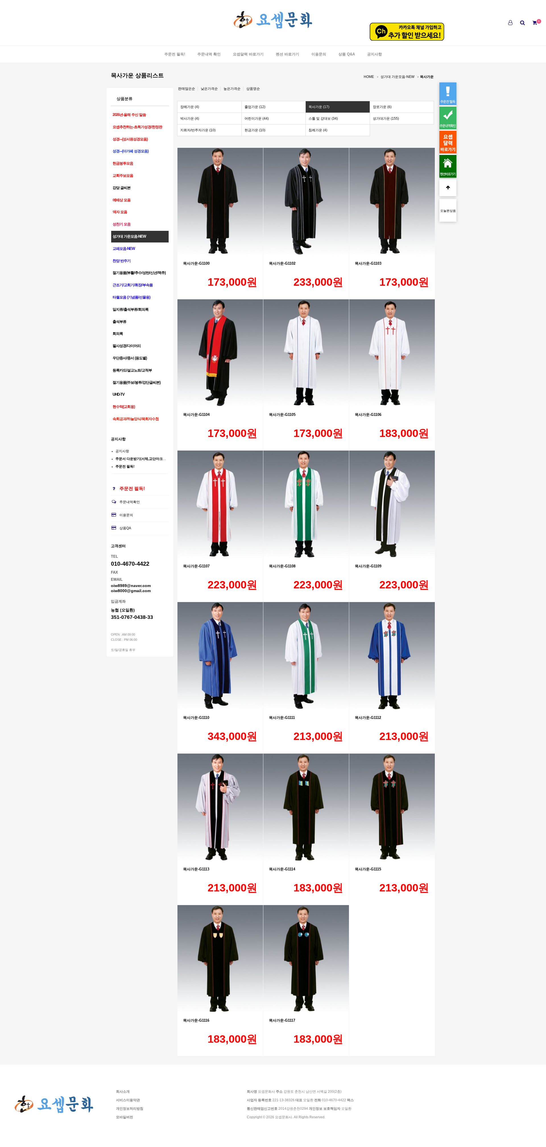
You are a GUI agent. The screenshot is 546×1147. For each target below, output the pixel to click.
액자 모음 (120, 212)
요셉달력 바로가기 (248, 54)
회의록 (118, 333)
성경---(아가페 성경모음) (130, 151)
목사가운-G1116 (196, 1020)
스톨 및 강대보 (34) (323, 119)
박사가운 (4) (189, 119)
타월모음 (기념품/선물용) (131, 297)
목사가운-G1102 (282, 263)
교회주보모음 (123, 175)
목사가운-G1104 (196, 414)
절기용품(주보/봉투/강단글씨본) (136, 382)
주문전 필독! (174, 54)
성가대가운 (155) (386, 119)
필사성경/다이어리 (127, 346)
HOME (369, 77)
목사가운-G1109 (368, 566)
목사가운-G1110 (196, 717)
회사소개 (123, 1092)
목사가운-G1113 (196, 869)
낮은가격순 (209, 89)
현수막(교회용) (124, 407)
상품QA (125, 528)
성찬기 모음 (122, 224)
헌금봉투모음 (123, 163)
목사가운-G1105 (282, 414)
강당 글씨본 (122, 188)
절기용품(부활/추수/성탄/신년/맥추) (139, 273)
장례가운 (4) (189, 107)
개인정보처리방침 (129, 1109)
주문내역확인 (129, 502)
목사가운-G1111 (282, 717)
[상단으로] (447, 187)
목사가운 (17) (319, 107)
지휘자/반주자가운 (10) (198, 130)
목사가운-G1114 (282, 869)
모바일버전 (124, 1117)
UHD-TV (119, 394)
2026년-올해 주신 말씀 (129, 115)
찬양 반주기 (122, 261)
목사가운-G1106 (368, 414)
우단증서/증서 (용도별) (130, 358)
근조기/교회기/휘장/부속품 (133, 285)
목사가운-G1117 (282, 1020)
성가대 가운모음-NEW (397, 77)
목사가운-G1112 (368, 717)
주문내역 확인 (209, 54)
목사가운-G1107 (196, 566)
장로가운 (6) (382, 107)
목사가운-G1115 (368, 869)
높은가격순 (232, 89)
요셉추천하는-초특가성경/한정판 (137, 127)
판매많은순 (186, 89)
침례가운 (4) (318, 130)
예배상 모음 (122, 200)
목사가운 (427, 77)
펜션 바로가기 (287, 54)
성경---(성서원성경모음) (130, 139)
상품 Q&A (346, 54)
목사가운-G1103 (368, 263)
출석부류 (119, 322)
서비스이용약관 (128, 1100)
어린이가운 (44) (257, 119)
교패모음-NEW (124, 248)
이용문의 (318, 54)
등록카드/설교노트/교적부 (132, 370)
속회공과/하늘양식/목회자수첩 (136, 419)
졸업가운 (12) (255, 107)
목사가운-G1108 (282, 566)
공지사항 (374, 54)
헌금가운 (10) (255, 130)
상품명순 (253, 89)
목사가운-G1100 (196, 263)
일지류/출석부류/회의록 (130, 309)
